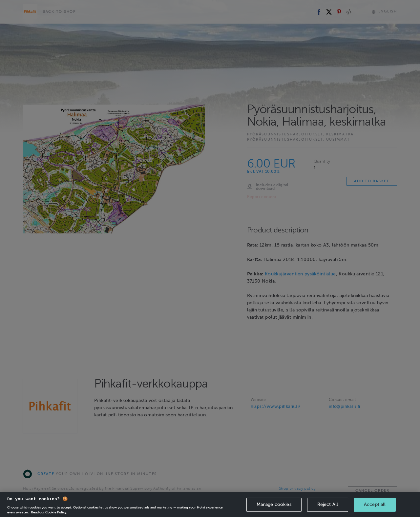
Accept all (375, 504)
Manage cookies (274, 504)
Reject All (327, 504)
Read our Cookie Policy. (49, 512)
